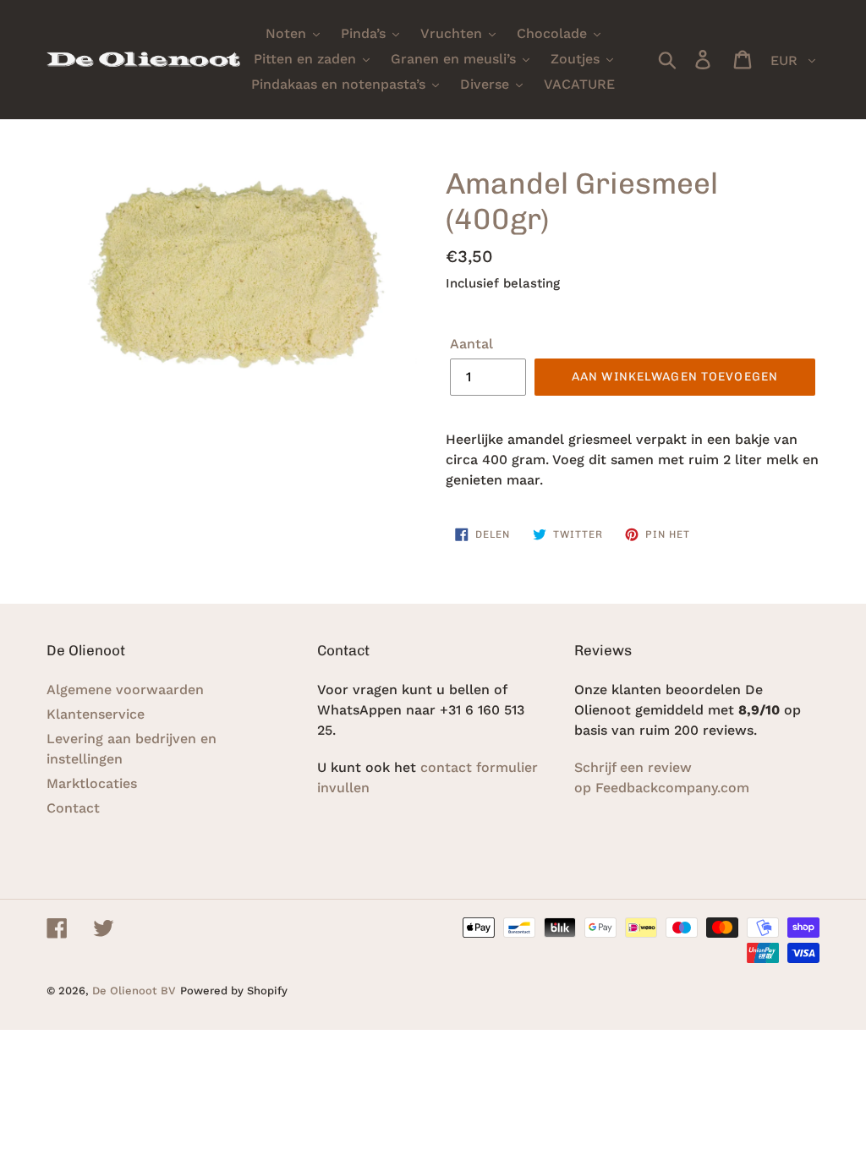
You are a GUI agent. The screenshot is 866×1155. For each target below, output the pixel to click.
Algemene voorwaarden (125, 690)
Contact (73, 808)
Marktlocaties (92, 783)
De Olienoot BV (134, 990)
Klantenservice (96, 714)
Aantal (471, 344)
